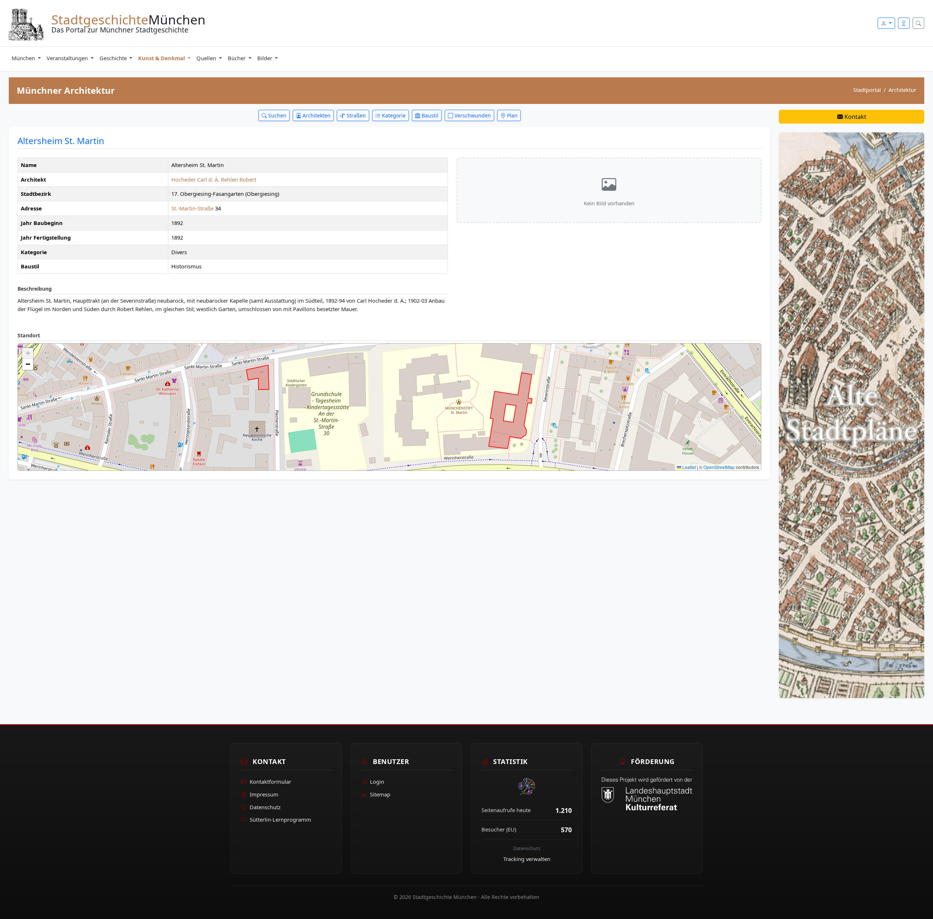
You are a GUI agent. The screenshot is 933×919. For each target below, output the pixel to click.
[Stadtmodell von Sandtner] (851, 414)
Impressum (264, 794)
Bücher (237, 58)
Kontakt (854, 117)
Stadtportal (867, 89)
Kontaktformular (270, 781)
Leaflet (688, 467)
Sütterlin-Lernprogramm (280, 819)
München (24, 58)
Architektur (902, 89)
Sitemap (380, 794)
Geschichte (113, 58)
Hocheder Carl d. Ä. (195, 179)
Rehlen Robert (238, 179)
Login (377, 781)
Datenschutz (265, 807)
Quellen (207, 58)
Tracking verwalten (526, 858)
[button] (27, 353)
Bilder (265, 58)
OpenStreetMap (719, 467)
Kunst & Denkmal (162, 58)
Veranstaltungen (68, 58)
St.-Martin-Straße (192, 208)
